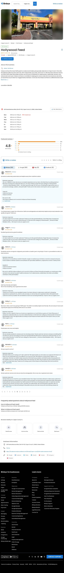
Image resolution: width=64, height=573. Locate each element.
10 (14, 392)
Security (22, 564)
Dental (13, 527)
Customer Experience (17, 516)
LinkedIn (34, 455)
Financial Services (16, 529)
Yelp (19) (36, 167)
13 (22, 392)
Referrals (3, 485)
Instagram (51, 455)
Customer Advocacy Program (51, 508)
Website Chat (15, 503)
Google (10, 455)
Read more (4, 79)
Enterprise (14, 482)
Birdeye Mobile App (6, 541)
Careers (34, 500)
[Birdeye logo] (6, 4)
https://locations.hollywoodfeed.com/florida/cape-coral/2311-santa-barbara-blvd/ (29, 451)
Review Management (17, 491)
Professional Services (49, 482)
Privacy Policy (15, 564)
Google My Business (17, 508)
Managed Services (49, 480)
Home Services (15, 534)
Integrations (4, 534)
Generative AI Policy (42, 564)
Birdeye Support (48, 503)
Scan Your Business (49, 496)
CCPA (34, 564)
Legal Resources (36, 510)
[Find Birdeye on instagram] (38, 556)
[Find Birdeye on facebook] (29, 556)
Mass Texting (4, 505)
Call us (8, 448)
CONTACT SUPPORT (54, 556)
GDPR (26, 564)
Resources (34, 490)
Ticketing (3, 523)
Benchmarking (4, 521)
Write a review (57, 4)
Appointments (5, 502)
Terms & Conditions (6, 564)
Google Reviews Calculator (51, 488)
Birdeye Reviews (36, 505)
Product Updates (36, 497)
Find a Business (48, 498)
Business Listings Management (20, 513)
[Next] (61, 428)
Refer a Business (48, 506)
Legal (13, 537)
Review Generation (17, 493)
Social (2, 500)
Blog (33, 492)
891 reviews (14, 53)
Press (33, 495)
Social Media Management (18, 518)
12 (19, 392)
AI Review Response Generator (52, 491)
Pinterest (11, 458)
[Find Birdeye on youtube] (41, 556)
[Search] (35, 4)
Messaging (4, 513)
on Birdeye (13, 172)
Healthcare (14, 532)
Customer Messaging (17, 498)
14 (24, 392)
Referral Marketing (16, 501)
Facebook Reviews (16, 511)
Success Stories (36, 502)
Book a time (35, 487)
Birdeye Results (36, 507)
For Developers (48, 501)
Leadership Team (36, 482)
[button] (2, 392)
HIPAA (30, 564)
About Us (34, 480)
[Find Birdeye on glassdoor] (44, 556)
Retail (12, 43)
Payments (3, 507)
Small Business (16, 480)
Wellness (14, 549)
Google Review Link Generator (51, 493)
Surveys (3, 516)
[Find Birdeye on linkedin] (35, 556)
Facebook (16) (50, 167)
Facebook (18, 455)
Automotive (15, 524)
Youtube (42, 455)
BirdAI (2, 529)
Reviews (3, 482)
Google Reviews (16, 506)
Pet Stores (19, 43)
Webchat (3, 497)
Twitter (26, 455)
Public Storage (15, 542)
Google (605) (23, 167)
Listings (3, 480)
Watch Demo (35, 485)
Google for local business (18, 488)
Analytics (3, 532)
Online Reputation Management (20, 496)
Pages (2, 487)
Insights (3, 518)
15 (27, 392)
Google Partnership (4, 538)
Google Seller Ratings (4, 490)
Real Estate (15, 544)
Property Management (17, 539)
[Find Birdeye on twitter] (32, 556)
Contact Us (35, 512)
